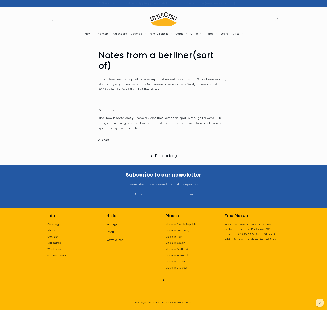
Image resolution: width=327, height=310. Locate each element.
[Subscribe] (192, 194)
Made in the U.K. (176, 261)
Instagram (114, 224)
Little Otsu (149, 302)
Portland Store (57, 255)
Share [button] (106, 140)
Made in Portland (177, 249)
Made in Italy (174, 236)
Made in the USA (176, 268)
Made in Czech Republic (181, 224)
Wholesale (54, 249)
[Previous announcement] (48, 3)
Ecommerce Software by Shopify (174, 302)
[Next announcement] (278, 3)
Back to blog (166, 155)
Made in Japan (175, 243)
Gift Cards (54, 243)
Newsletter (114, 240)
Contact (52, 236)
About (51, 230)
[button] (51, 19)
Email (110, 232)
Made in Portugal (177, 255)
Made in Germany (177, 230)
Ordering (53, 224)
